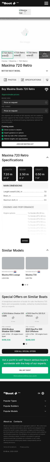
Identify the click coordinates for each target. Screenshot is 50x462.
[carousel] (25, 38)
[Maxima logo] (25, 12)
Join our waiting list (25, 144)
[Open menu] (46, 3)
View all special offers (25, 351)
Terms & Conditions (9, 447)
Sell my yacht (25, 370)
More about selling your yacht (25, 376)
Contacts (18, 421)
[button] (25, 33)
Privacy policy (24, 447)
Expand (25, 241)
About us (7, 421)
